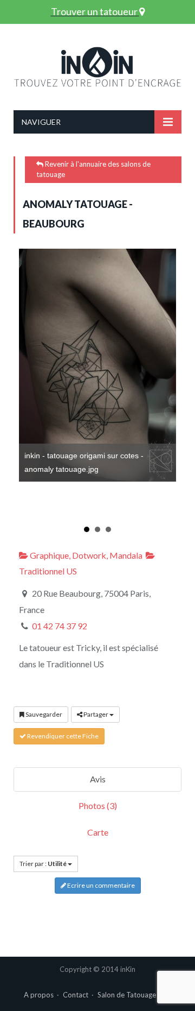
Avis (98, 779)
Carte (97, 832)
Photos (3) (98, 805)
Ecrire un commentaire (100, 885)
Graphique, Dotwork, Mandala (85, 555)
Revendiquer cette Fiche (62, 736)
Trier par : (43, 864)
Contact (75, 994)
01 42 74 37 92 (59, 626)
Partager (95, 714)
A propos (39, 994)
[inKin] (97, 64)
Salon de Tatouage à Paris (138, 994)
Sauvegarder (43, 714)
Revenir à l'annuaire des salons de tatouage (93, 169)
